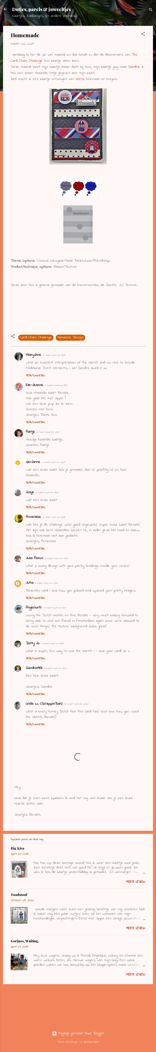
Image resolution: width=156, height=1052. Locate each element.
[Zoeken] (150, 10)
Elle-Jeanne (34, 385)
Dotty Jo (33, 643)
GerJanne (33, 462)
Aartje (30, 432)
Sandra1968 (34, 668)
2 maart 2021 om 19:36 (56, 385)
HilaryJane (33, 355)
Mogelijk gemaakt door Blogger (80, 1033)
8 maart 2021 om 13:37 (55, 668)
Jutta (29, 583)
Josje (30, 492)
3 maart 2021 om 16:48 (54, 517)
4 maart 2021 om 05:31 (46, 583)
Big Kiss (17, 848)
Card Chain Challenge (36, 337)
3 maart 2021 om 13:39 (47, 492)
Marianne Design (70, 337)
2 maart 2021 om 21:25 (48, 432)
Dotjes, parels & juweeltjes (41, 9)
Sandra (133, 67)
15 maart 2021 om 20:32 (76, 704)
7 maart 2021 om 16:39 (52, 643)
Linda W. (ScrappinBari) (44, 704)
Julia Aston (34, 558)
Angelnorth (34, 607)
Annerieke (33, 517)
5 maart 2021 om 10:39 (54, 608)
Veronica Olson (91, 1042)
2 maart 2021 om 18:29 (54, 355)
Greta (80, 79)
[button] (143, 35)
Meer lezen (135, 882)
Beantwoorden (35, 376)
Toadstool (19, 894)
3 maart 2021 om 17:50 (56, 558)
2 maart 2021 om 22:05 (53, 462)
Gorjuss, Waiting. (25, 941)
